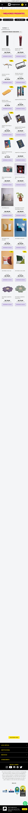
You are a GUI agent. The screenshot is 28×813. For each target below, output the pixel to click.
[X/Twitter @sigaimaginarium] (21, 680)
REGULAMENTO (23, 1)
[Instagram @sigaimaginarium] (7, 680)
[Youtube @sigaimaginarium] (10, 680)
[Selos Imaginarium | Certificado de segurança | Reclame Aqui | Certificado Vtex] (14, 703)
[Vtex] (14, 747)
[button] (14, 8)
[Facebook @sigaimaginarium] (14, 680)
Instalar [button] (25, 809)
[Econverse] (14, 745)
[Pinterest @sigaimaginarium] (18, 680)
